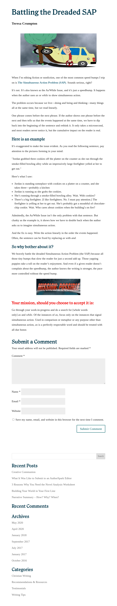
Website (16, 410)
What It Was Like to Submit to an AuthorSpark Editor (42, 478)
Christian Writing (21, 575)
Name (16, 391)
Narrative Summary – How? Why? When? (35, 497)
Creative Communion (23, 472)
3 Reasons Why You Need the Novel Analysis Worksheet (43, 484)
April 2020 (18, 528)
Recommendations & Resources (29, 582)
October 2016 (19, 560)
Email (16, 401)
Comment (18, 355)
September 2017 (21, 541)
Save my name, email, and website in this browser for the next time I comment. (60, 419)
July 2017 (17, 547)
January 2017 (19, 554)
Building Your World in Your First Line (33, 490)
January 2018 (19, 535)
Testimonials (19, 588)
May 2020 (17, 522)
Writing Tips (19, 594)
